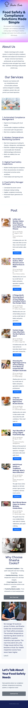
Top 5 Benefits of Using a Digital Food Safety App (19, 432)
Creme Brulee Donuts (20, 409)
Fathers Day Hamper (19, 309)
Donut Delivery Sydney (19, 274)
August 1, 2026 (18, 408)
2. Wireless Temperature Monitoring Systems (13, 138)
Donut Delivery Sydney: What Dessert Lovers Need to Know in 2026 (18, 262)
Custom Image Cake (19, 342)
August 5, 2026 (18, 271)
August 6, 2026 (18, 233)
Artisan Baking (18, 376)
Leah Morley (19, 231)
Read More (17, 253)
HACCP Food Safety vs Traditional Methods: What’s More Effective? (19, 468)
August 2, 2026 (18, 375)
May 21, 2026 (18, 439)
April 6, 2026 (17, 512)
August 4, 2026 (18, 307)
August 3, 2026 (18, 340)
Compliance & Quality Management (18, 442)
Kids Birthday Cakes (19, 514)
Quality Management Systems (18, 480)
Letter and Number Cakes (18, 237)
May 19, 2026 (18, 476)
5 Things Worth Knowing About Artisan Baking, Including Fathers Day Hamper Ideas (19, 299)
